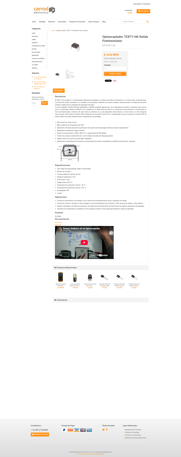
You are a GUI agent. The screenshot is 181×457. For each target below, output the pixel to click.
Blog (104, 22)
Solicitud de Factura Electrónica (135, 438)
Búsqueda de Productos (133, 429)
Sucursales (62, 22)
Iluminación (35, 55)
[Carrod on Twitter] (104, 430)
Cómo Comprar (93, 22)
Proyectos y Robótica (38, 58)
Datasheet (58, 222)
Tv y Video (35, 65)
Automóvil (35, 36)
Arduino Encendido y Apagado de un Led (40, 83)
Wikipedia (58, 225)
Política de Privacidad (132, 432)
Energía (34, 49)
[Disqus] (100, 330)
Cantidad (107, 65)
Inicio (34, 22)
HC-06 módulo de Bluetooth (39, 88)
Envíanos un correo (40, 434)
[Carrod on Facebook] (107, 430)
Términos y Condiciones (133, 435)
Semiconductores (37, 61)
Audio (33, 33)
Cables (34, 39)
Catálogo (42, 22)
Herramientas (36, 52)
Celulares (35, 42)
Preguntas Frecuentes (77, 22)
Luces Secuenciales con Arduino (40, 78)
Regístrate (146, 4)
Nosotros (51, 22)
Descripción (58, 91)
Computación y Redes (38, 46)
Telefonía (34, 68)
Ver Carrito (145, 11)
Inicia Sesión (137, 4)
